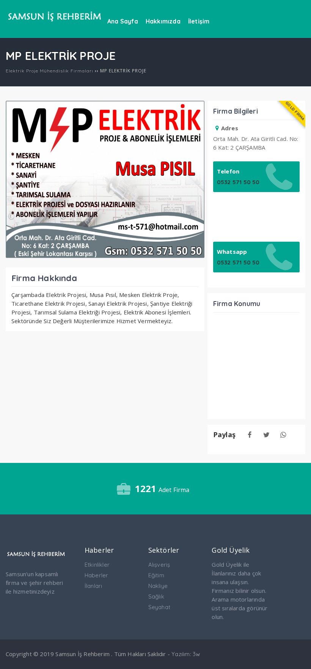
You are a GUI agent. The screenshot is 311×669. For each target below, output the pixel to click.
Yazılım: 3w (185, 654)
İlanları (93, 585)
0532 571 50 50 (238, 182)
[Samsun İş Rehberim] (55, 25)
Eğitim (156, 575)
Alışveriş (159, 564)
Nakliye (158, 585)
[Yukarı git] (297, 655)
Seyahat (159, 607)
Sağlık (156, 596)
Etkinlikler (97, 564)
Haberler (96, 575)
